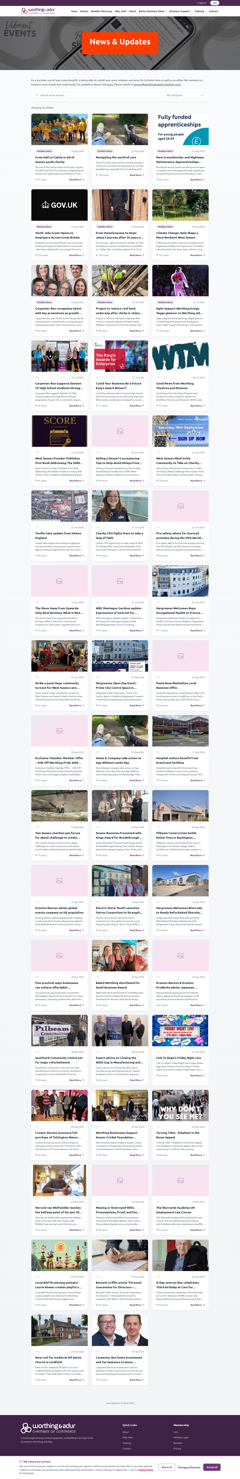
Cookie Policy (145, 1469)
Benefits (178, 1442)
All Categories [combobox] (175, 95)
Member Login (181, 1437)
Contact (213, 11)
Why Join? (120, 11)
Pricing (177, 1448)
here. (110, 84)
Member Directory (101, 11)
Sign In (202, 2)
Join (215, 2)
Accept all (212, 1467)
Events (84, 11)
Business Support (179, 11)
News (74, 11)
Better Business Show (152, 11)
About (132, 11)
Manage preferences (189, 1467)
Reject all (167, 1467)
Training (199, 11)
